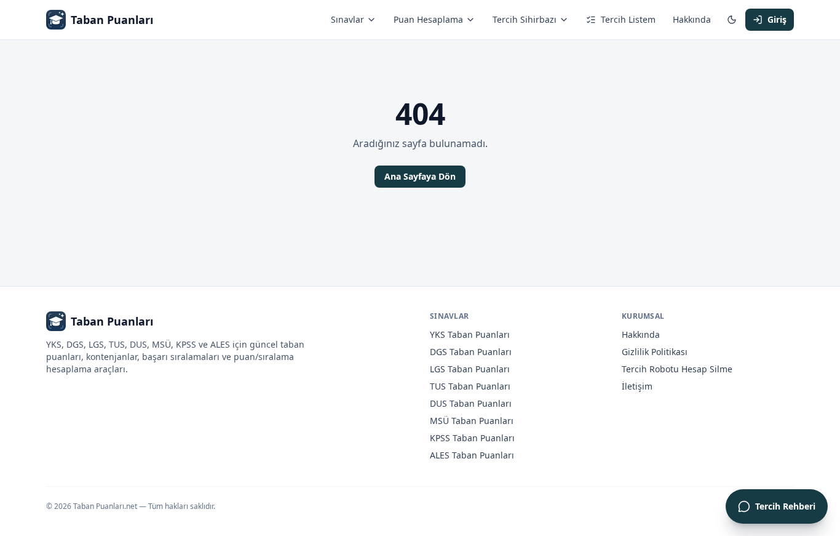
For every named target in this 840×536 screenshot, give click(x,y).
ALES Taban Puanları (472, 455)
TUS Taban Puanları (470, 386)
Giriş (777, 19)
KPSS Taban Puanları (472, 438)
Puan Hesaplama (428, 19)
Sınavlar (347, 19)
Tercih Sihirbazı (525, 19)
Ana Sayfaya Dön (420, 176)
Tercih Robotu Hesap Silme (677, 369)
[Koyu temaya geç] (732, 20)
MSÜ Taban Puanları (471, 420)
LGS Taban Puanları (470, 369)
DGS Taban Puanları (471, 352)
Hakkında (692, 19)
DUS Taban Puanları (471, 403)
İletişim (637, 386)
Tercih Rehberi (785, 506)
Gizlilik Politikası (654, 352)
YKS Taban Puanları (470, 334)
